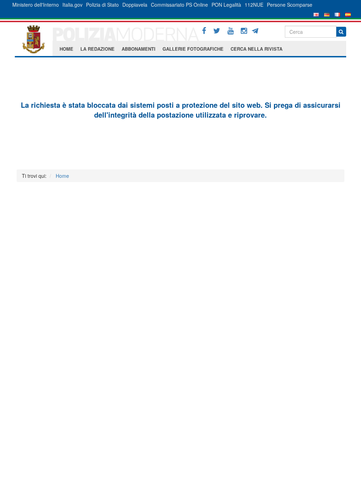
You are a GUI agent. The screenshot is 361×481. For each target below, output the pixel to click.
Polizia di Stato (102, 4)
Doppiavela (134, 4)
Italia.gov (72, 4)
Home (62, 175)
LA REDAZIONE (97, 48)
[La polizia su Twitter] (216, 31)
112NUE (254, 4)
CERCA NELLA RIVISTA (256, 48)
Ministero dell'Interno (35, 4)
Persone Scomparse (289, 4)
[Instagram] (244, 31)
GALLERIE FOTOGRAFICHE (193, 48)
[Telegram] (257, 29)
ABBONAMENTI (138, 48)
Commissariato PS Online (179, 4)
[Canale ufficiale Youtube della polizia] (231, 31)
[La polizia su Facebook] (204, 31)
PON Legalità (226, 4)
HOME (66, 48)
